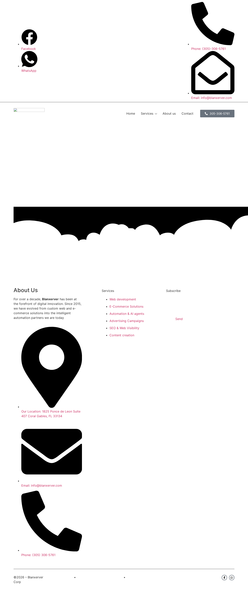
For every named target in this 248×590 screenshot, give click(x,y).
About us (169, 113)
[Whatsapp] (231, 577)
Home (130, 113)
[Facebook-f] (224, 577)
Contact (187, 113)
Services (147, 113)
